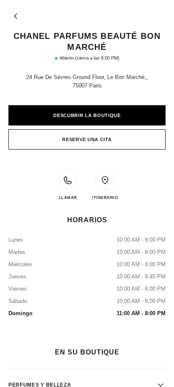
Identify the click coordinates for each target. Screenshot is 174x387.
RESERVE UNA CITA (86, 139)
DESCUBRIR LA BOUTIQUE (87, 115)
